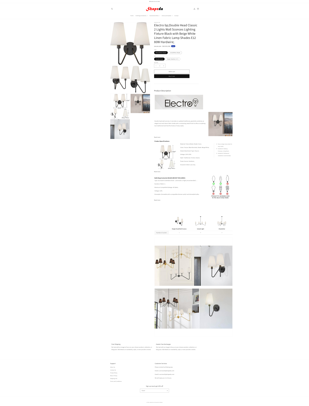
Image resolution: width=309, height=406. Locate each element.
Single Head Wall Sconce (179, 229)
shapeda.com (152, 402)
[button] (112, 9)
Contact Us (113, 370)
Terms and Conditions (116, 381)
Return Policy (113, 375)
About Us (112, 367)
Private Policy (113, 373)
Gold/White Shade (175, 52)
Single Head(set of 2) (172, 59)
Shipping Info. (113, 378)
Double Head (159, 59)
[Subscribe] (167, 391)
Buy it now (172, 76)
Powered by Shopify (159, 402)
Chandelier (222, 229)
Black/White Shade (161, 52)
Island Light (200, 229)
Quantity (156, 62)
